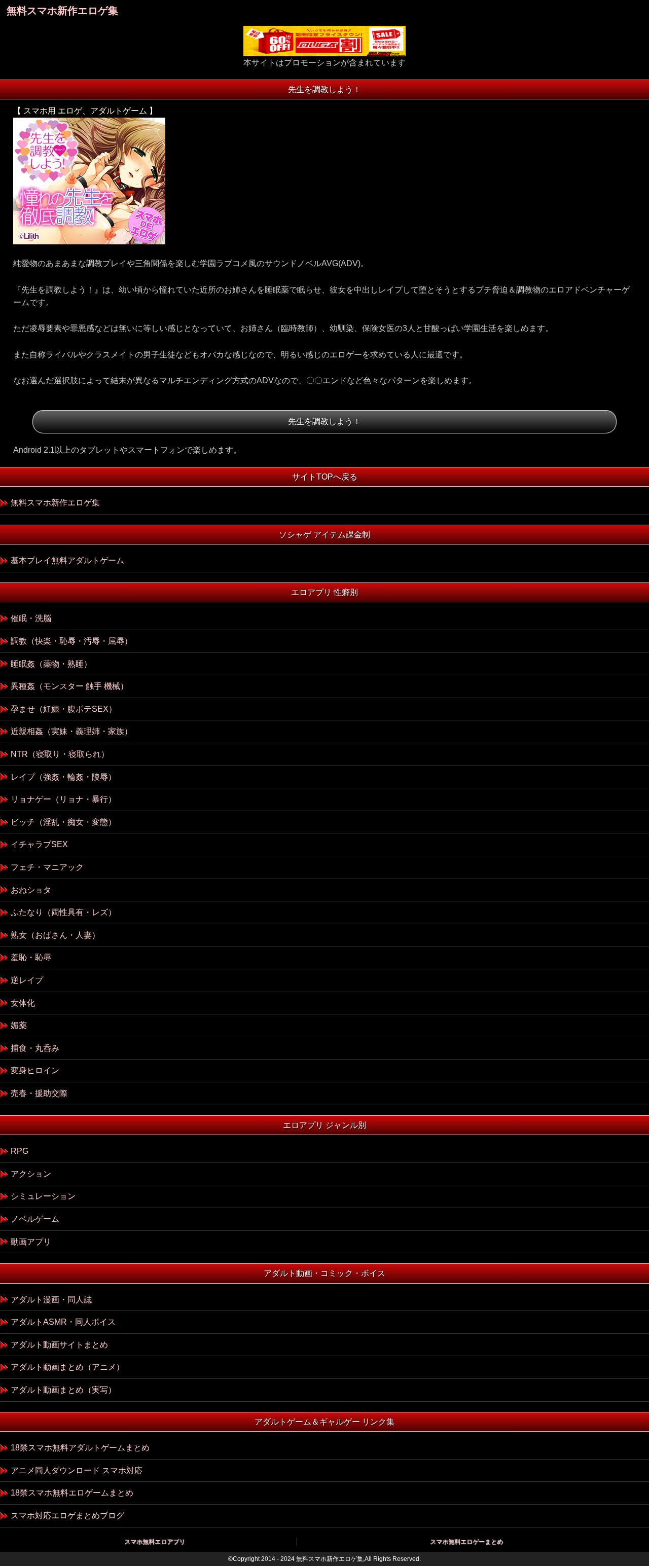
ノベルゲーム (35, 1219)
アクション (31, 1174)
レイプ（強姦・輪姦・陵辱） (63, 777)
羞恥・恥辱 (31, 957)
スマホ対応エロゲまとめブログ (67, 1515)
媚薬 (19, 1025)
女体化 (23, 1003)
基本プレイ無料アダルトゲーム (67, 560)
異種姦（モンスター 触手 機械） (69, 686)
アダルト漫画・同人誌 (51, 1299)
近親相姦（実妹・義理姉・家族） (71, 731)
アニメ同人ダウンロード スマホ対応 (76, 1470)
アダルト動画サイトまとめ (59, 1344)
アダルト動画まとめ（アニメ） (67, 1367)
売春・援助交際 (39, 1093)
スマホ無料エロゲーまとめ (466, 1541)
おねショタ (31, 890)
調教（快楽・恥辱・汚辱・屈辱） (71, 641)
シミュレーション (43, 1196)
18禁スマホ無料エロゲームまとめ (72, 1492)
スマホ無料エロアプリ (154, 1541)
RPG (19, 1151)
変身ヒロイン (35, 1070)
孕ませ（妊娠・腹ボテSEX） (64, 709)
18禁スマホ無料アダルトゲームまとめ (80, 1447)
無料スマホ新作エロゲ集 (62, 10)
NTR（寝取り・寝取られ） (60, 754)
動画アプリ (31, 1241)
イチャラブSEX (39, 844)
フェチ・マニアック (47, 867)
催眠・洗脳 (31, 618)
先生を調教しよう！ (324, 421)
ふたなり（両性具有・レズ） (63, 912)
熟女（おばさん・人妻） (55, 935)
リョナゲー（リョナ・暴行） (63, 799)
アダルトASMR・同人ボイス (63, 1322)
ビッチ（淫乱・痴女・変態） (63, 822)
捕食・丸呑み (35, 1048)
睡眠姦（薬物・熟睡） (51, 664)
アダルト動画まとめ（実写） (63, 1390)
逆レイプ (27, 980)
